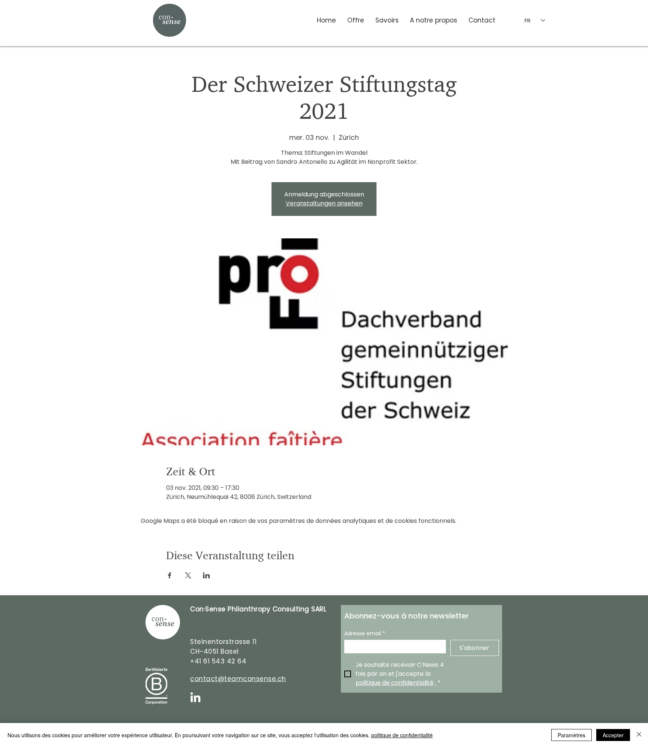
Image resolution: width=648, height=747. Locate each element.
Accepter (613, 735)
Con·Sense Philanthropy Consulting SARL (258, 609)
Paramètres (571, 735)
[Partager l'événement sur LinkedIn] (206, 575)
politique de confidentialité (402, 735)
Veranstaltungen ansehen (324, 203)
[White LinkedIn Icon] (195, 697)
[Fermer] (639, 735)
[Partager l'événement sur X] (188, 575)
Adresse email (364, 633)
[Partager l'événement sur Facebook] (169, 575)
